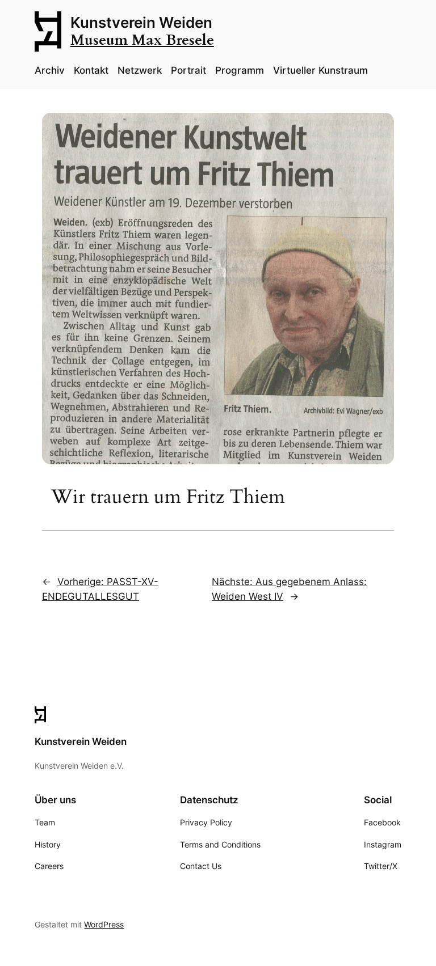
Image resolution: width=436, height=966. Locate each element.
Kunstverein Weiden (141, 22)
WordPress (104, 924)
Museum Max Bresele (142, 40)
